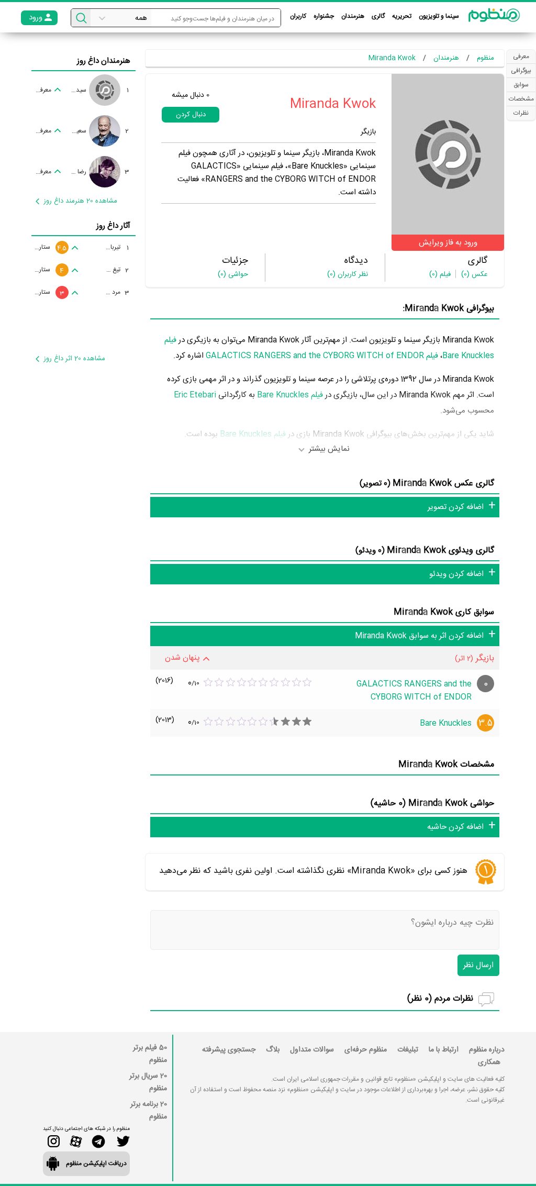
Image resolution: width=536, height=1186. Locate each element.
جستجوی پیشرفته (228, 1050)
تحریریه (401, 16)
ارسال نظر (478, 965)
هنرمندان (352, 16)
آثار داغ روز (113, 225)
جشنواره (324, 16)
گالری (378, 16)
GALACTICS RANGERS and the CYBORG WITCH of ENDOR (414, 691)
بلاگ (273, 1050)
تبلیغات (407, 1050)
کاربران (298, 16)
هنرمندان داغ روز (103, 61)
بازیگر (368, 132)
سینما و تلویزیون (439, 16)
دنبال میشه (190, 95)
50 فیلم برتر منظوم (150, 1054)
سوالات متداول (312, 1050)
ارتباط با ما (444, 1050)
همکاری (489, 1062)
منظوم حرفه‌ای (365, 1050)
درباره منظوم (487, 1050)
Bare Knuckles (446, 723)
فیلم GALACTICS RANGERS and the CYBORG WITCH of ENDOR (322, 355)
